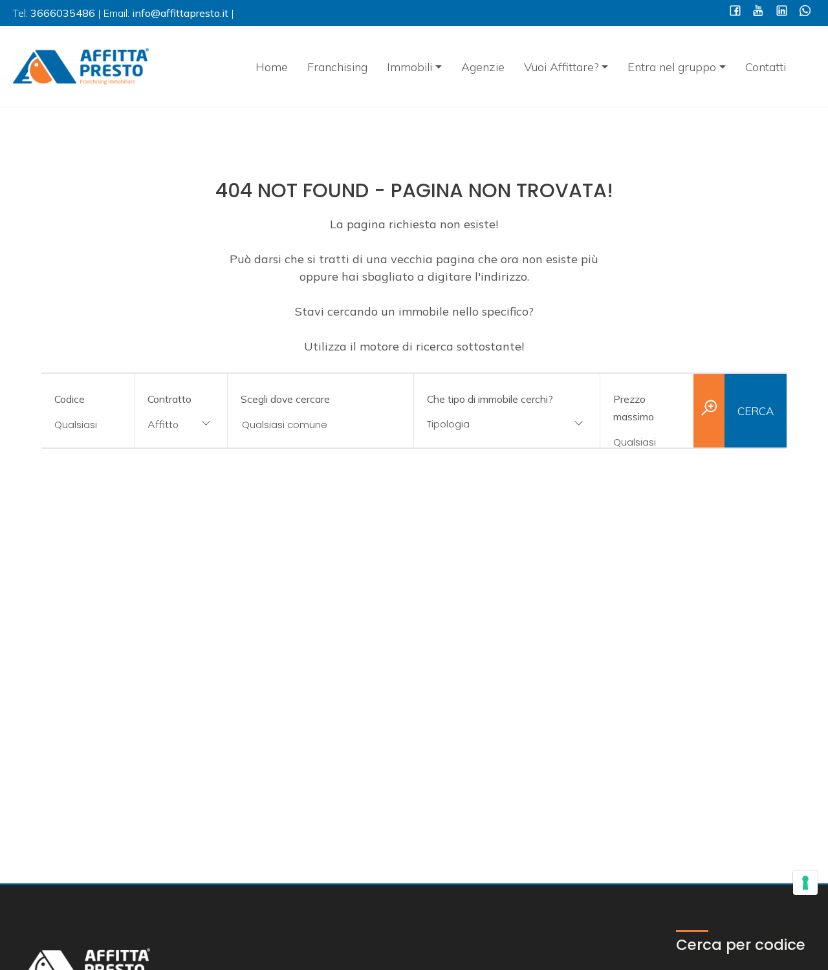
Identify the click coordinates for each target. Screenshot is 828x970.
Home (272, 66)
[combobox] (180, 425)
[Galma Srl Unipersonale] (81, 65)
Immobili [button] (409, 66)
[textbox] (490, 424)
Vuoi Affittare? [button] (561, 66)
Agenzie (483, 66)
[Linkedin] (781, 12)
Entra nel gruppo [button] (671, 66)
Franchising (337, 66)
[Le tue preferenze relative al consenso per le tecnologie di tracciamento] (805, 882)
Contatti (765, 66)
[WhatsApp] (805, 12)
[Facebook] (735, 12)
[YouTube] (758, 12)
